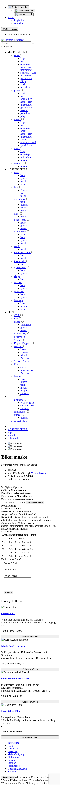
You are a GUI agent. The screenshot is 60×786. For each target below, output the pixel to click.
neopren (18, 163)
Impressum (13, 742)
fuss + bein (26, 75)
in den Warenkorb (35, 502)
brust (22, 131)
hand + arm (26, 67)
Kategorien (7, 46)
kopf (22, 58)
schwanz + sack (28, 72)
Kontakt (12, 771)
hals (22, 61)
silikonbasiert (27, 405)
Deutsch (30, 10)
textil (17, 148)
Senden (8, 592)
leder (17, 55)
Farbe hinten (7, 499)
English (28, 14)
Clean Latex (8, 613)
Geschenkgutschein (17, 421)
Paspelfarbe (7, 493)
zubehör (24, 393)
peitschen (25, 87)
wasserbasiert (27, 402)
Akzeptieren (8, 777)
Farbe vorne (7, 496)
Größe (4, 490)
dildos (17, 321)
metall (17, 119)
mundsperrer (26, 370)
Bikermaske (14, 438)
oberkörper (26, 64)
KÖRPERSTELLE (18, 429)
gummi (18, 90)
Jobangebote (14, 765)
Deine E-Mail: (11, 563)
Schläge (18, 340)
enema (23, 367)
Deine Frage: (10, 575)
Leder (23, 303)
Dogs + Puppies (22, 343)
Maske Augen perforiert (14, 646)
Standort (12, 763)
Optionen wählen (30, 669)
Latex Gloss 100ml (11, 711)
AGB (10, 745)
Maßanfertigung (16, 754)
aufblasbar (25, 324)
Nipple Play (20, 333)
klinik (17, 364)
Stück (22, 502)
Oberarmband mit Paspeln (15, 678)
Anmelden (19, 23)
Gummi (24, 352)
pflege (23, 116)
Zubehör (24, 358)
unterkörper (26, 69)
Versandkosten (38, 473)
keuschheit (19, 336)
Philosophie (14, 757)
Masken (18, 346)
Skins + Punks (21, 361)
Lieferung (13, 751)
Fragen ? (12, 760)
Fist (16, 318)
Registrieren (20, 20)
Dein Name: (10, 569)
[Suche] (33, 43)
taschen (24, 84)
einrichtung (20, 411)
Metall (23, 355)
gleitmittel (19, 399)
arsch (23, 139)
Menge (8, 502)
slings (23, 81)
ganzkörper (26, 78)
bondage (24, 160)
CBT (17, 315)
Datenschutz (14, 748)
